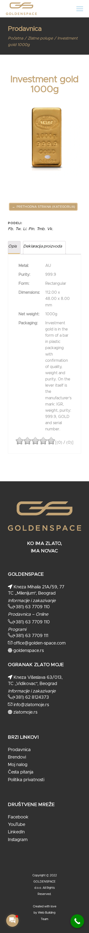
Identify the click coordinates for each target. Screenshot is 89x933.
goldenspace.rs (28, 651)
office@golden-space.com (39, 643)
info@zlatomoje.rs (30, 705)
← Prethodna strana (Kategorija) (43, 206)
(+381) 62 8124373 (30, 697)
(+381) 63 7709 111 (30, 636)
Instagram (17, 840)
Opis (12, 246)
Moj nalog (17, 765)
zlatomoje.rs (24, 712)
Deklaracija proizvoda (42, 246)
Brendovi (17, 757)
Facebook (18, 817)
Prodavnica (19, 750)
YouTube (16, 824)
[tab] (14, 247)
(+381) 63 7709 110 (31, 607)
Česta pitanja (20, 772)
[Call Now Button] (77, 921)
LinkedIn (16, 832)
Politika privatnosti (26, 780)
